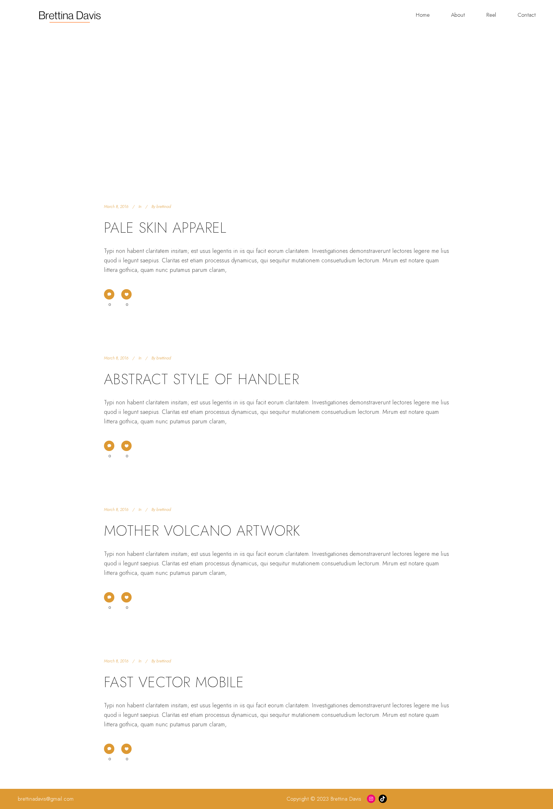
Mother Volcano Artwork (202, 530)
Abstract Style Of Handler (201, 379)
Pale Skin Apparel (165, 227)
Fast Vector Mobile (174, 682)
